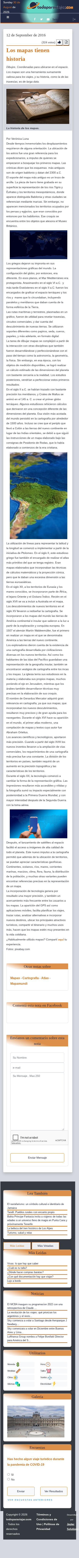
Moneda (11, 1364)
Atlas (45, 978)
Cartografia (30, 978)
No (13, 1479)
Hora (43, 1364)
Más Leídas (17, 1245)
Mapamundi (18, 983)
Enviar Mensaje (37, 1157)
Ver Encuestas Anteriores (30, 1500)
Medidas (11, 1371)
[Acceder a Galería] (37, 1421)
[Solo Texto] (66, 42)
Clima (10, 1377)
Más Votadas (45, 1245)
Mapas (15, 978)
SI (12, 1474)
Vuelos (43, 1377)
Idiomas (11, 1384)
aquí (61, 939)
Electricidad (46, 1384)
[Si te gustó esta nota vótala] (59, 42)
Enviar (21, 1491)
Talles (43, 1371)
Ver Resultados (53, 1491)
